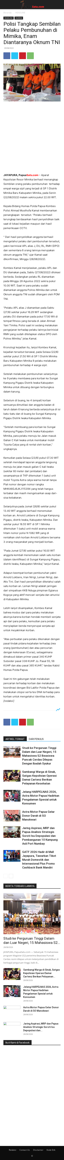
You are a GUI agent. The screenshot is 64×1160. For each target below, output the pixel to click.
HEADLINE (20, 12)
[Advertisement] (32, 137)
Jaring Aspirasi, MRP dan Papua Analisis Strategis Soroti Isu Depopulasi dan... (40, 1027)
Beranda (7, 12)
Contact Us (24, 1149)
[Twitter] (14, 55)
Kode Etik (51, 1149)
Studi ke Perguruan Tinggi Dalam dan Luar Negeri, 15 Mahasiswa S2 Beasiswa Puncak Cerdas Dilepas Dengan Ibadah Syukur (39, 755)
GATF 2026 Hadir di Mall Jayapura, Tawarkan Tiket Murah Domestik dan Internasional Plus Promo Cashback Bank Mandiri (39, 859)
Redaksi (12, 1149)
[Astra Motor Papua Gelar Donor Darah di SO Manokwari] (11, 816)
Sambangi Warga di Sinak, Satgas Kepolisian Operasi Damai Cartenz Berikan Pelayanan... (41, 973)
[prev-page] (5, 876)
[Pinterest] (22, 55)
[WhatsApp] (30, 55)
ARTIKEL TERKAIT (15, 739)
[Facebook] (6, 55)
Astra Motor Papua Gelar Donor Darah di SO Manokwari (38, 815)
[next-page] (11, 876)
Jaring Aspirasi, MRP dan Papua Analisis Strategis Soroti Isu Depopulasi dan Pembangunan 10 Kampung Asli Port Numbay (40, 835)
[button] (5, 4)
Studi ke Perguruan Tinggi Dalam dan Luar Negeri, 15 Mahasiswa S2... (31, 940)
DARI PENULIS (36, 739)
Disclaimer (38, 1149)
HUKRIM (19, 18)
